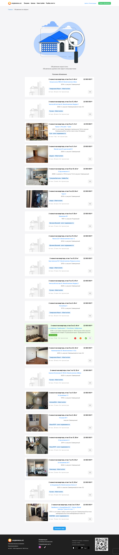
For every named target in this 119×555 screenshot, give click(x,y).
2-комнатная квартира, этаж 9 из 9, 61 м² (63, 146)
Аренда (33, 3)
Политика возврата (13, 546)
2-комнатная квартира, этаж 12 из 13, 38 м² (63, 437)
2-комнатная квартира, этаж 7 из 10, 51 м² (64, 258)
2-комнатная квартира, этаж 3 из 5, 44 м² (65, 325)
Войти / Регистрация (90, 3)
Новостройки (41, 3)
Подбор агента (50, 3)
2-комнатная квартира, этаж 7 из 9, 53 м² (63, 393)
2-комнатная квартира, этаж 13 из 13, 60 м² (63, 169)
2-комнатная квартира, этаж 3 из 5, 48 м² (63, 415)
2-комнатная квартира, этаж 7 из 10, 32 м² (64, 370)
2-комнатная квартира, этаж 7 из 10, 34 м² (63, 460)
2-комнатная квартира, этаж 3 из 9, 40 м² (63, 79)
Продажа (26, 3)
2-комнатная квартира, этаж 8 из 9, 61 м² (63, 124)
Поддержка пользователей (45, 541)
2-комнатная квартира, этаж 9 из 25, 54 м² (63, 191)
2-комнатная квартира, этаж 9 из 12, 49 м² (63, 281)
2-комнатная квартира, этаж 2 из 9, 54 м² (65, 505)
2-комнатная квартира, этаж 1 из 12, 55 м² (63, 482)
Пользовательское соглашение (16, 543)
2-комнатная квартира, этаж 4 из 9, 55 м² (63, 213)
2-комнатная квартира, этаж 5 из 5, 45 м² (63, 303)
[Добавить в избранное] (90, 92)
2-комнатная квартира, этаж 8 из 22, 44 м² (63, 348)
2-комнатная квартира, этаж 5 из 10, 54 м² (63, 236)
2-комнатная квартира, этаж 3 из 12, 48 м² (63, 101)
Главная (10, 9)
